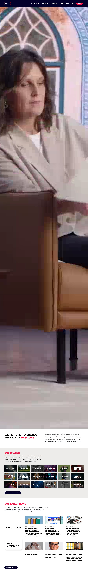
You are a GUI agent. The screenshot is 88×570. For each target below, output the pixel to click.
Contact (79, 3)
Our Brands (45, 3)
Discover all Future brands (12, 492)
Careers (62, 3)
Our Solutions (53, 3)
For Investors (69, 3)
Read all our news (10, 567)
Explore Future (35, 3)
